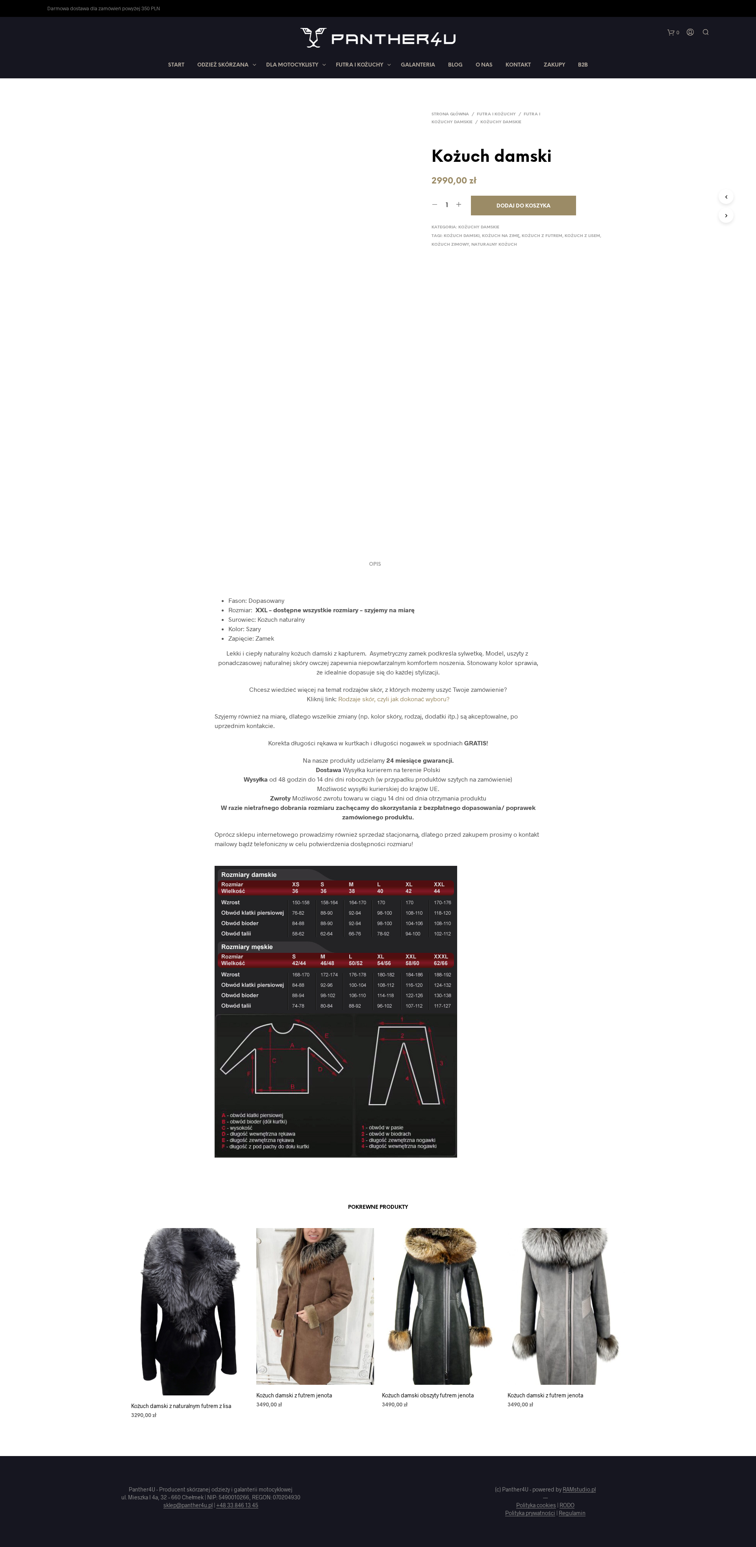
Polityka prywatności (530, 1513)
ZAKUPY (554, 65)
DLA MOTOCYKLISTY (292, 65)
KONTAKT (518, 65)
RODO (567, 1505)
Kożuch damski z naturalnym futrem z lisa (181, 1405)
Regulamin (572, 1513)
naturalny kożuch (494, 245)
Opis (375, 564)
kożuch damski (462, 236)
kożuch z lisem (582, 236)
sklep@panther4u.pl (188, 1505)
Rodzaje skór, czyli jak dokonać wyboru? (393, 698)
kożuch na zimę (500, 236)
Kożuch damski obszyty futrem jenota (428, 1395)
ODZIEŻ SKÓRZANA (222, 65)
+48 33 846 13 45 (237, 1505)
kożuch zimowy (450, 245)
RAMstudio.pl (579, 1489)
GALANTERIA (418, 65)
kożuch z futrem (542, 236)
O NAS (484, 65)
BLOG (455, 65)
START (176, 65)
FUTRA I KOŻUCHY (359, 65)
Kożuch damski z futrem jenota (294, 1395)
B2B (583, 65)
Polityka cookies (536, 1505)
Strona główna (450, 114)
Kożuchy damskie (500, 122)
